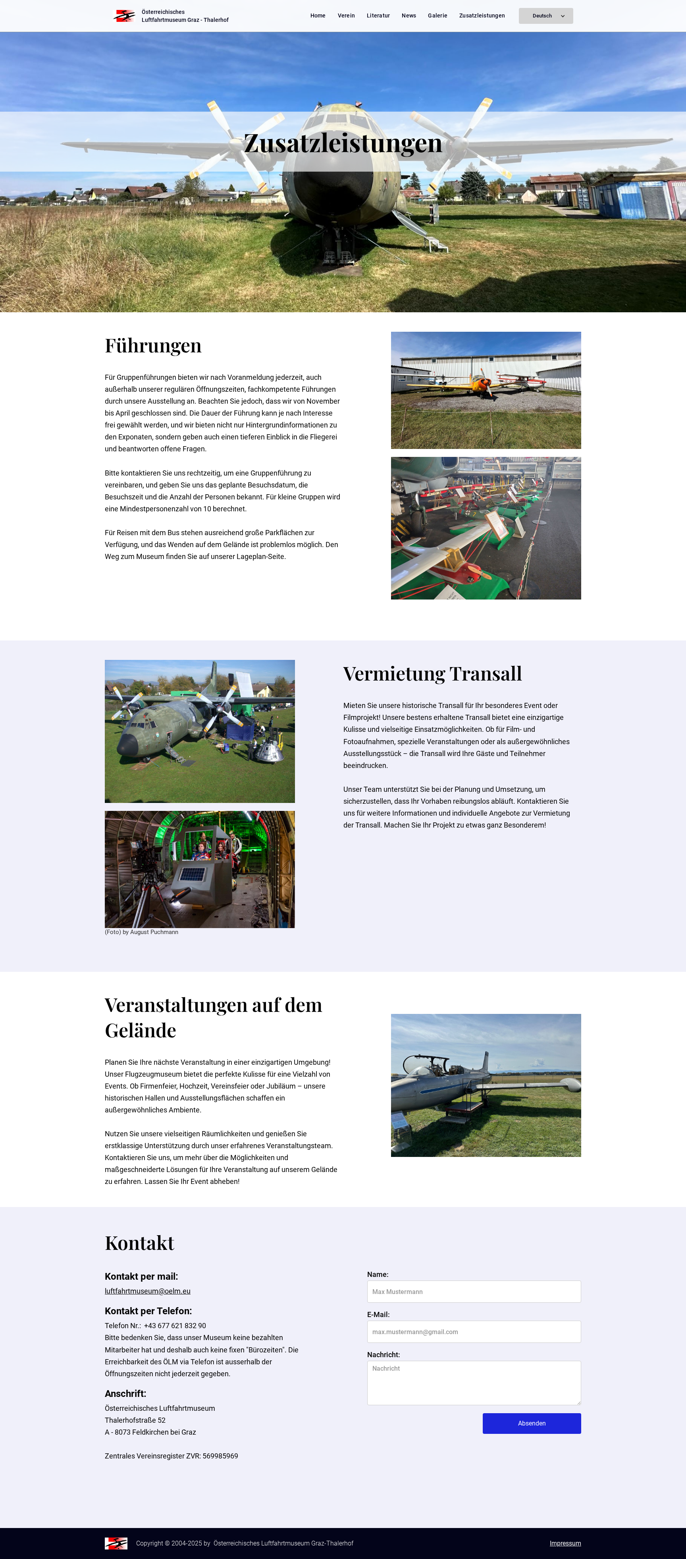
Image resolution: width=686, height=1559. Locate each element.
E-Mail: (378, 1315)
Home (318, 15)
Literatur (378, 15)
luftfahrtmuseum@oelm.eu (148, 1291)
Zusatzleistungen (482, 15)
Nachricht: (383, 1355)
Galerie (437, 15)
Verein (346, 15)
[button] (546, 16)
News (409, 15)
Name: (378, 1275)
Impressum (565, 1543)
